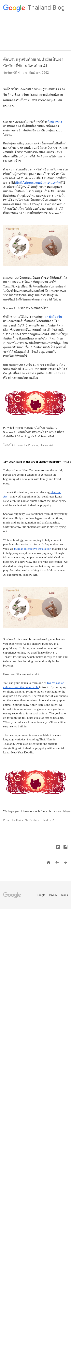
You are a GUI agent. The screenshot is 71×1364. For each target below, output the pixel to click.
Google (41, 895)
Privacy (53, 895)
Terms (64, 895)
